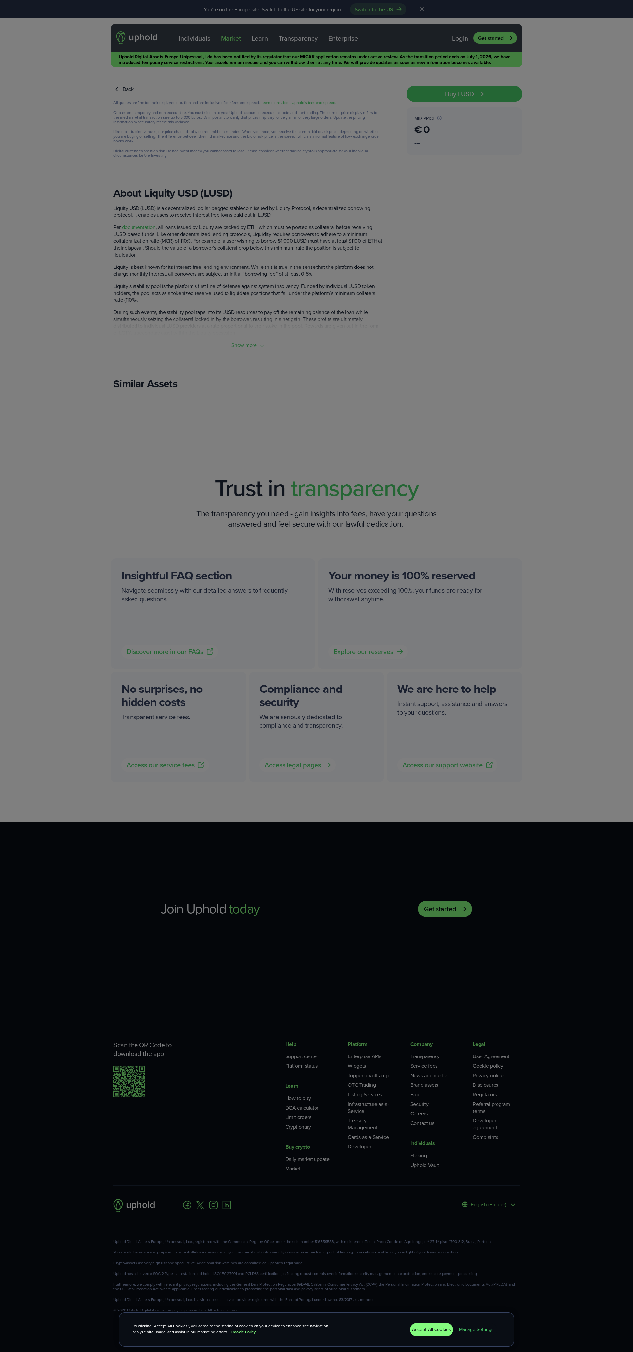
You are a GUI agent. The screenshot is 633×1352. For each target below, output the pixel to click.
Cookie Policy (243, 1332)
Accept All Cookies (431, 1329)
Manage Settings (476, 1329)
